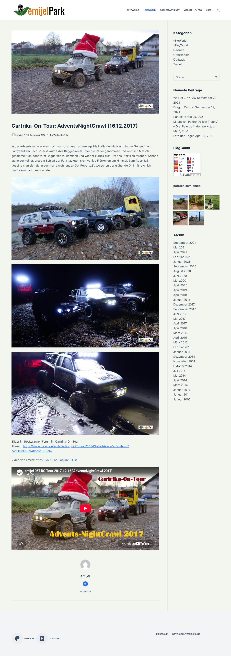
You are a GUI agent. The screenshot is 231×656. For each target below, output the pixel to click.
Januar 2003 (182, 399)
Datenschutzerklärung (186, 634)
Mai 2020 (179, 280)
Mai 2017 (179, 318)
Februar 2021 (182, 257)
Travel (177, 64)
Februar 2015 (182, 347)
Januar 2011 (181, 394)
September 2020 (184, 266)
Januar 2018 (181, 299)
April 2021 (180, 252)
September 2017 (184, 309)
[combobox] (193, 77)
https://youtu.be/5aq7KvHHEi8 (56, 460)
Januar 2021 (181, 261)
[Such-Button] (216, 77)
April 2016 (180, 328)
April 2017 (180, 323)
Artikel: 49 (85, 592)
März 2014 (180, 385)
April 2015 (180, 337)
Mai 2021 (179, 247)
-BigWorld (150, 10)
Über (208, 10)
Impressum (162, 634)
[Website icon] (85, 583)
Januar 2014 (181, 389)
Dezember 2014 (184, 356)
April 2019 (180, 290)
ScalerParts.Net (170, 10)
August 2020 (182, 271)
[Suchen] (218, 10)
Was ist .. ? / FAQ (193, 10)
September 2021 (184, 242)
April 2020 (180, 285)
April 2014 (180, 380)
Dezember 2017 (184, 304)
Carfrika (64, 135)
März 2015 (180, 342)
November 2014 (184, 361)
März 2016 (180, 333)
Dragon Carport (183, 107)
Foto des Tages (183, 136)
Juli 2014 (179, 371)
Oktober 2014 (182, 366)
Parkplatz (179, 116)
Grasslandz (181, 55)
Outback (179, 59)
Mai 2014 (179, 375)
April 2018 (180, 295)
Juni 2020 (180, 276)
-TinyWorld (133, 10)
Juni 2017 (179, 314)
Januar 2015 (181, 352)
